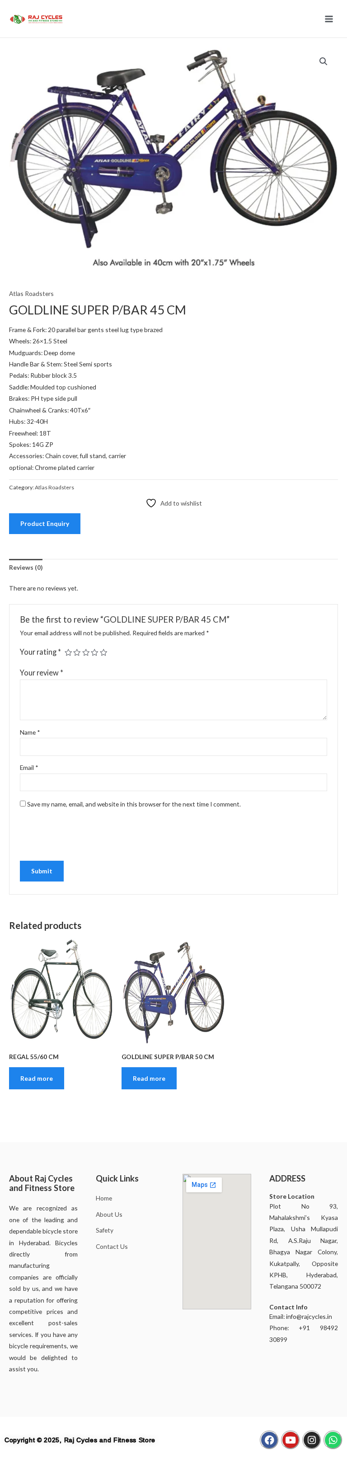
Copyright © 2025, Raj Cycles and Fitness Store (80, 1440)
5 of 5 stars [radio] (103, 652)
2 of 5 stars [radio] (76, 652)
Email (29, 767)
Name (30, 732)
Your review (41, 672)
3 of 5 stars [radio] (85, 652)
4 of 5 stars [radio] (94, 652)
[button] (323, 61)
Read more (36, 1078)
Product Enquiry (44, 523)
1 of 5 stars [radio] (68, 652)
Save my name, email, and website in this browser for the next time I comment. (134, 804)
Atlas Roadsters (31, 293)
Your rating (40, 651)
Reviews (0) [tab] (25, 567)
